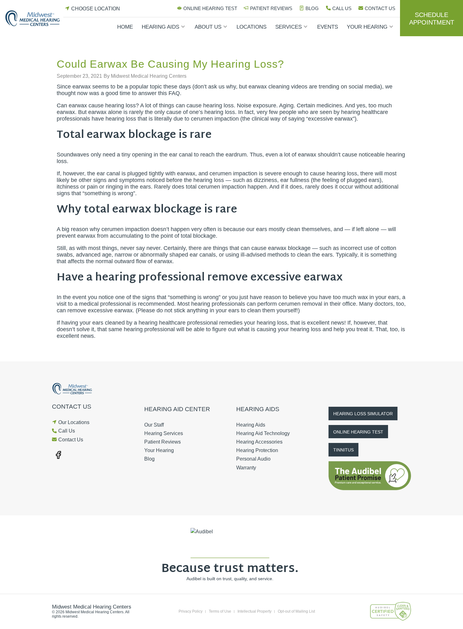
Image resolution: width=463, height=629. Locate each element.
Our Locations (73, 422)
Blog (312, 8)
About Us (208, 27)
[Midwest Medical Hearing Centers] (34, 18)
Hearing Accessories (259, 442)
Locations (251, 27)
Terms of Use (220, 611)
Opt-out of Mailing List (296, 611)
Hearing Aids (160, 27)
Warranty (246, 467)
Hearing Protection (257, 450)
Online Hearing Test (210, 8)
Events (327, 27)
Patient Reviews (271, 8)
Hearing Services (163, 433)
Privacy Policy (191, 611)
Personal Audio (253, 459)
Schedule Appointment (431, 18)
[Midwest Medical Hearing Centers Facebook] (58, 454)
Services (288, 27)
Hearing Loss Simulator (363, 413)
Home (125, 27)
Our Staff (154, 425)
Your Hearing (367, 27)
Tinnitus (343, 449)
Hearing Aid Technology (263, 433)
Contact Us (380, 8)
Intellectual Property (254, 611)
